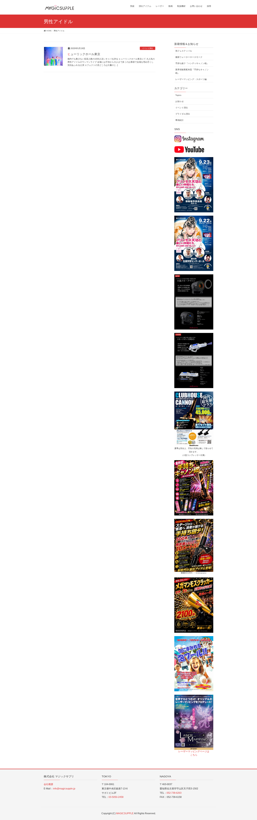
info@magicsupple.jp (64, 788)
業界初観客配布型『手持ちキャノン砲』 (192, 71)
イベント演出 (147, 48)
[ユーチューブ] (189, 149)
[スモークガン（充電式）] (193, 360)
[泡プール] (193, 663)
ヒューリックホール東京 (84, 54)
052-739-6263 (174, 793)
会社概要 (48, 784)
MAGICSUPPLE (125, 813)
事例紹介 (179, 120)
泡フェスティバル (183, 51)
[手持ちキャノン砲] (193, 487)
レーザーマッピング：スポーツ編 (191, 79)
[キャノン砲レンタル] (193, 419)
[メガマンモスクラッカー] (193, 605)
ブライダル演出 (182, 114)
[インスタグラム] (189, 138)
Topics (178, 95)
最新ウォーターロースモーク (188, 57)
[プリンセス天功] (193, 184)
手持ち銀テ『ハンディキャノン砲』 (192, 63)
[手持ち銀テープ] (193, 546)
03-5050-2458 (116, 797)
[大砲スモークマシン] (193, 302)
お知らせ (179, 101)
